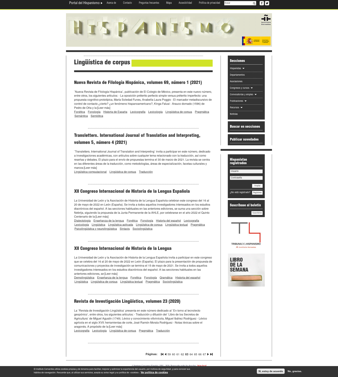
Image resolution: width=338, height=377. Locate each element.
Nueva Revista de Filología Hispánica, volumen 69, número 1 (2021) (138, 83)
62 (182, 354)
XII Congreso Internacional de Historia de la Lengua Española (132, 191)
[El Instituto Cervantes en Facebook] (261, 3)
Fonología (94, 112)
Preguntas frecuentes (149, 3)
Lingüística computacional (90, 172)
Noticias (234, 114)
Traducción (146, 172)
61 (178, 354)
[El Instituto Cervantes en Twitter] (266, 3)
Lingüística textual (176, 225)
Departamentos (237, 75)
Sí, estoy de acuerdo (270, 371)
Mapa (169, 3)
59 (169, 354)
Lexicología (155, 112)
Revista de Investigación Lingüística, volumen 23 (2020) (127, 301)
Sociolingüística (142, 229)
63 (186, 354)
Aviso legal (201, 365)
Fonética (79, 112)
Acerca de (111, 3)
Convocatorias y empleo (242, 94)
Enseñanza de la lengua (108, 220)
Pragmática (202, 112)
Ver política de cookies (154, 372)
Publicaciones (237, 101)
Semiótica (97, 116)
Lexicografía (137, 112)
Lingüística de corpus (178, 112)
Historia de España (115, 112)
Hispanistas (236, 68)
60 (173, 354)
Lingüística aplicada (120, 225)
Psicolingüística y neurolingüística (95, 229)
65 (195, 354)
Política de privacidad (209, 3)
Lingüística (98, 225)
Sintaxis (125, 229)
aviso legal (109, 372)
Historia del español (168, 220)
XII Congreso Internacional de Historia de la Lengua (122, 249)
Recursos (235, 108)
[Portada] (169, 29)
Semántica (81, 116)
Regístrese (257, 193)
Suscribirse (257, 213)
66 (200, 354)
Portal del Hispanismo (85, 3)
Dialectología (82, 220)
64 (191, 354)
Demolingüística (84, 277)
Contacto (127, 3)
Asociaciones (236, 81)
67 (204, 354)
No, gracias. (295, 371)
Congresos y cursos (240, 88)
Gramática (166, 277)
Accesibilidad (185, 3)
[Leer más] (103, 108)
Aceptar (257, 186)
